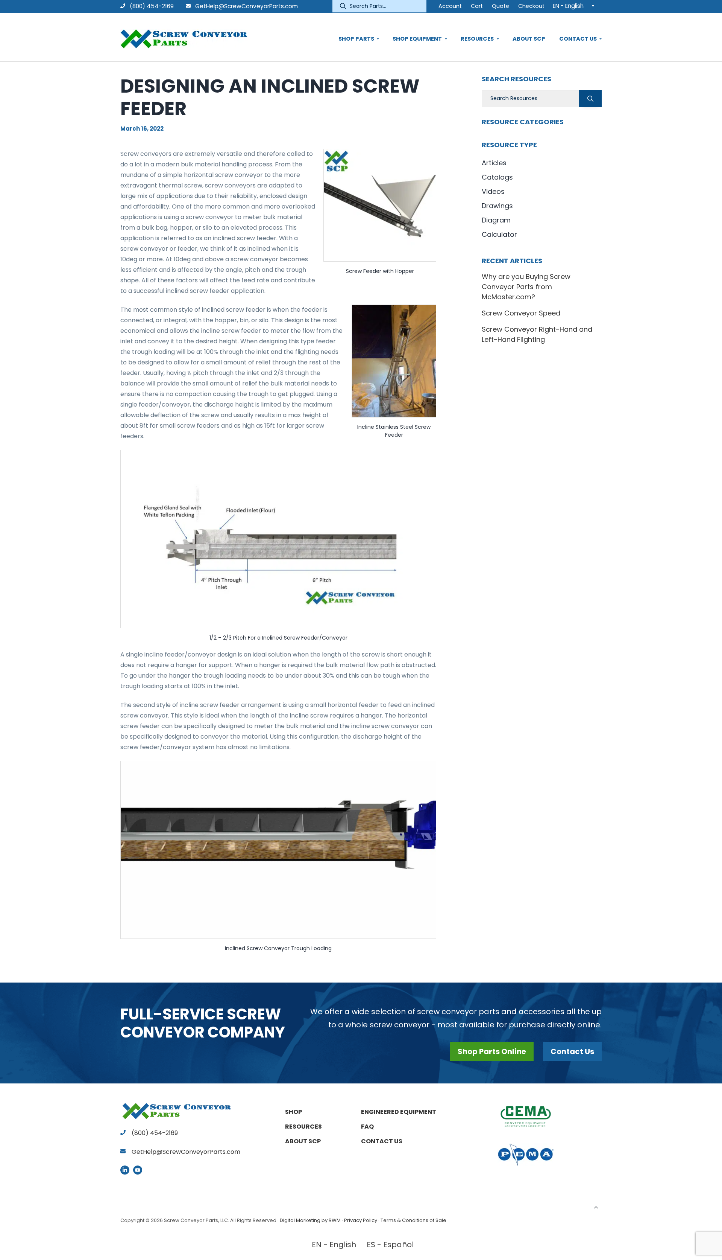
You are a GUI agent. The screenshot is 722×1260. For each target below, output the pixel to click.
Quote (500, 6)
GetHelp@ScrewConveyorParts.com (246, 6)
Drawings (497, 205)
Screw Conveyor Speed (521, 313)
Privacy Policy (360, 1220)
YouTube (137, 1170)
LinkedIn (124, 1170)
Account (450, 6)
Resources (303, 1126)
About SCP (303, 1141)
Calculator (499, 234)
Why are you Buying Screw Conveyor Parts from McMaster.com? (526, 287)
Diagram (496, 220)
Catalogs (497, 177)
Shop (293, 1112)
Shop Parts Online (492, 1051)
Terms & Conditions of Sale (413, 1220)
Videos (493, 191)
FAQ (367, 1126)
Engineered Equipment (398, 1112)
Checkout (531, 6)
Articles (494, 163)
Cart (477, 6)
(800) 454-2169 (151, 6)
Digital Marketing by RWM (310, 1220)
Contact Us (572, 1051)
